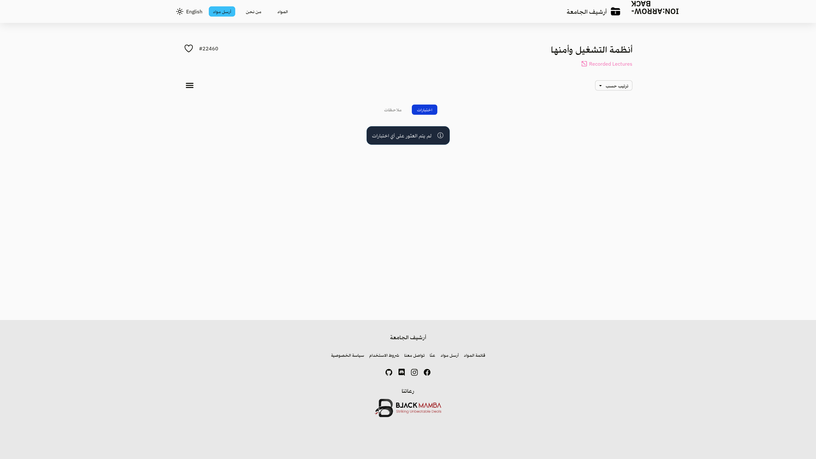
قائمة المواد (474, 355)
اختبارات (424, 110)
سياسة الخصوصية (347, 355)
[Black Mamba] (408, 408)
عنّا (432, 355)
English (194, 11)
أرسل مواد (222, 11)
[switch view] (190, 85)
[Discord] (401, 372)
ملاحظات (393, 110)
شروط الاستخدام (384, 355)
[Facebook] (427, 372)
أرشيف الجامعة (586, 11)
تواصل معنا (414, 355)
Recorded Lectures (610, 64)
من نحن (253, 11)
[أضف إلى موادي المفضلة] (189, 48)
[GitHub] (389, 372)
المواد (282, 11)
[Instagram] (414, 372)
